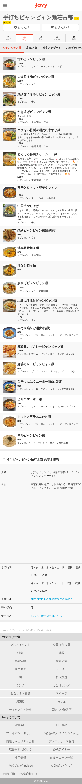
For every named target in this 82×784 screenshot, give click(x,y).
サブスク (20, 669)
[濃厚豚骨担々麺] (10, 252)
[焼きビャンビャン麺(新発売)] (10, 235)
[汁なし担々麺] (10, 270)
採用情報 (20, 757)
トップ (8, 39)
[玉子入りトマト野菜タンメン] (10, 192)
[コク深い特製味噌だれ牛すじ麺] (10, 134)
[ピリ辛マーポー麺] (10, 404)
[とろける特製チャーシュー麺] (10, 159)
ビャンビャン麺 (12, 47)
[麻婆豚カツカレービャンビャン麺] (10, 351)
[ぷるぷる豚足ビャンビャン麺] (10, 305)
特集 (20, 652)
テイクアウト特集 (20, 709)
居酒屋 (20, 701)
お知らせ (57, 39)
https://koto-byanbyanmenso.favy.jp (51, 599)
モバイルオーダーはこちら (46, 615)
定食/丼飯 (31, 47)
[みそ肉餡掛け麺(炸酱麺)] (10, 332)
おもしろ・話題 (20, 693)
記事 (41, 39)
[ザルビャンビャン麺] (10, 440)
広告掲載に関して (20, 749)
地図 (74, 39)
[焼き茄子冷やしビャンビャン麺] (10, 99)
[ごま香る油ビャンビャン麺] (10, 81)
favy (4, 630)
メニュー (24, 40)
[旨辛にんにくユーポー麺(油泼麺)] (10, 386)
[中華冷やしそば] (10, 210)
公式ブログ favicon (20, 765)
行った (23, 27)
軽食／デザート (52, 47)
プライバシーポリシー (20, 733)
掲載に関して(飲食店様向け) (20, 773)
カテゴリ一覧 (11, 637)
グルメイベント (20, 644)
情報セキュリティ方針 (20, 741)
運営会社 (20, 725)
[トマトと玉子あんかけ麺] (10, 421)
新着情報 (20, 661)
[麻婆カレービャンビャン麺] (10, 368)
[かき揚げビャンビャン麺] (10, 116)
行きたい (62, 27)
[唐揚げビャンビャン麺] (10, 287)
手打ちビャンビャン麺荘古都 (38, 17)
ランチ (20, 685)
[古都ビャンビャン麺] (10, 63)
